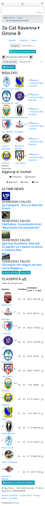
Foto (36, 182)
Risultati (12, 40)
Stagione (15, 46)
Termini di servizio (10, 495)
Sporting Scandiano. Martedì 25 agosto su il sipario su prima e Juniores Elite (22, 247)
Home (12, 18)
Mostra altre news (11, 273)
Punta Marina (7, 103)
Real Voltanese (8, 117)
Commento (16, 177)
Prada (17, 89)
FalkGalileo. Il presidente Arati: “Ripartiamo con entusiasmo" (22, 226)
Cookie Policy (26, 495)
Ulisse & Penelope (9, 462)
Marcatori (9, 67)
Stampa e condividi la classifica (19, 482)
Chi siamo (13, 498)
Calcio (20, 18)
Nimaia (16, 503)
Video (25, 182)
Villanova (6, 163)
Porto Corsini (7, 89)
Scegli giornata (9, 62)
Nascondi (26, 273)
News (34, 40)
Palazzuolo (6, 305)
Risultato (31, 177)
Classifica (23, 40)
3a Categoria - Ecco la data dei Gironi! (22, 206)
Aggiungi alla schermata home (23, 52)
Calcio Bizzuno (21, 117)
